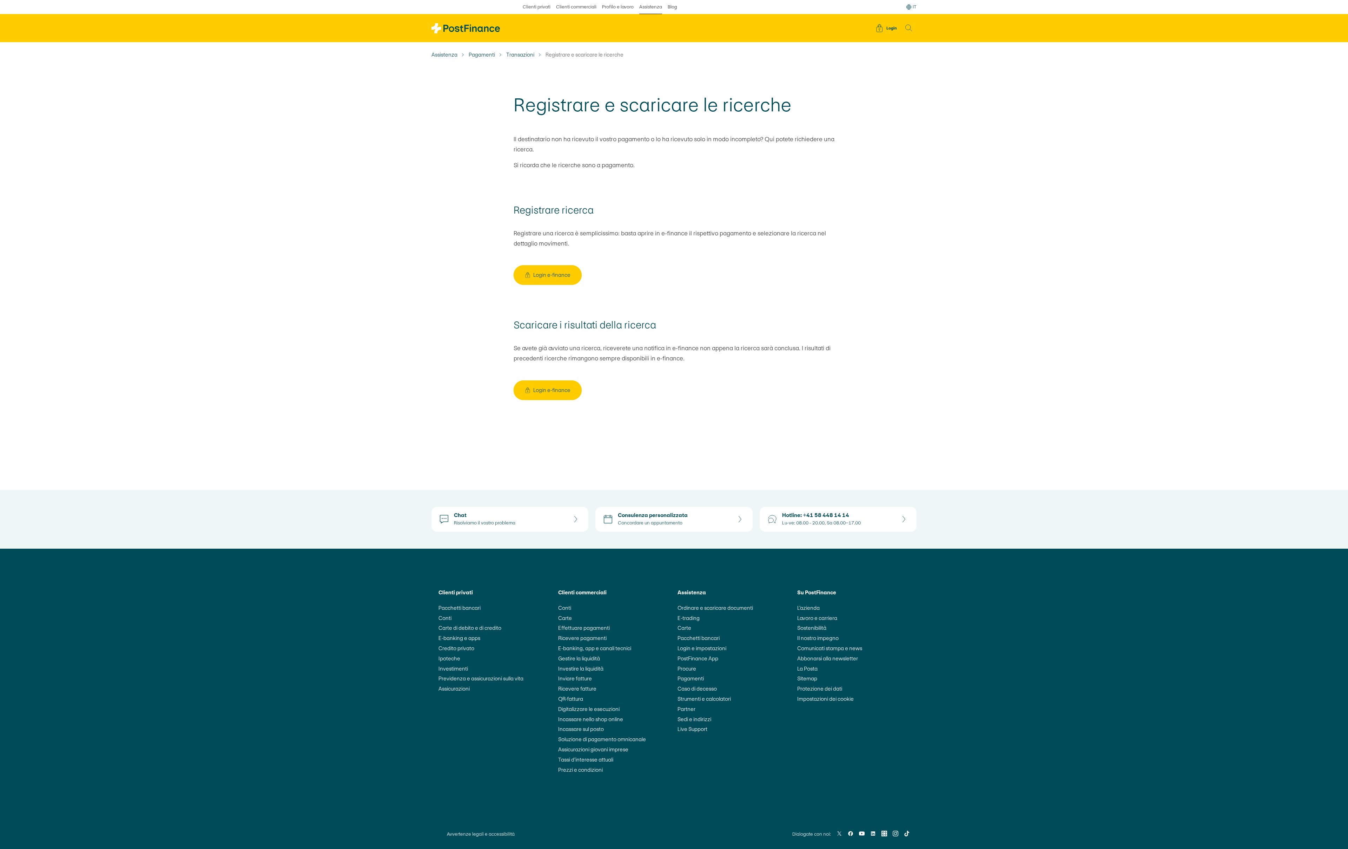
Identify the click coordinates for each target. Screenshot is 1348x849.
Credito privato (456, 648)
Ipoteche (449, 658)
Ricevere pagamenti (582, 638)
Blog (672, 7)
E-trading (689, 618)
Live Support (692, 729)
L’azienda (808, 608)
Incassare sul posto (581, 729)
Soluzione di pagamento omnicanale (602, 739)
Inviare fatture (575, 678)
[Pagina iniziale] (465, 28)
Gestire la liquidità (579, 658)
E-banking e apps (459, 638)
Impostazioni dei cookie (825, 698)
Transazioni (520, 55)
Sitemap (807, 678)
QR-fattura (570, 698)
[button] (909, 28)
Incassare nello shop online (590, 719)
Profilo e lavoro (618, 7)
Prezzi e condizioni (580, 769)
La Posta (807, 668)
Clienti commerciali (576, 7)
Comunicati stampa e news (829, 648)
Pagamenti (482, 55)
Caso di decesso (697, 688)
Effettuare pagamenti (584, 628)
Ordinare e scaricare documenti (715, 608)
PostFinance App (698, 658)
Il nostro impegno (818, 638)
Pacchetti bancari (459, 608)
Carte (565, 618)
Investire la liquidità (580, 668)
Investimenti (453, 668)
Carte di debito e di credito (469, 628)
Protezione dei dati (819, 688)
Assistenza (650, 7)
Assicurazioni (454, 688)
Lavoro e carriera (817, 618)
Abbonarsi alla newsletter (827, 658)
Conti (444, 618)
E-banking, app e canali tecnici (594, 648)
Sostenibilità (811, 628)
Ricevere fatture (577, 688)
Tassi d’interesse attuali (585, 759)
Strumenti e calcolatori (704, 698)
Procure (687, 668)
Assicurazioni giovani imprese (593, 749)
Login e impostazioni (702, 648)
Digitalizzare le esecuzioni (589, 709)
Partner (686, 709)
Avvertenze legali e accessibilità (481, 834)
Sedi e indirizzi (694, 719)
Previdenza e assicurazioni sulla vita (480, 678)
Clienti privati (536, 7)
